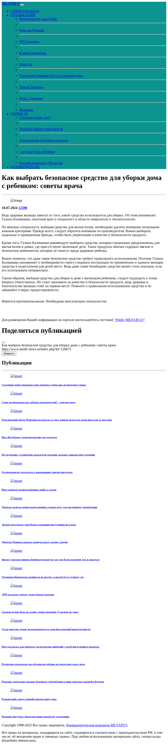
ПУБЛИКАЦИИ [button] (22, 15)
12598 (22, 208)
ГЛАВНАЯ (24, 11)
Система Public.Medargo (37, 152)
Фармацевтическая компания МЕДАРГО (96, 725)
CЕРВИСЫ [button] (19, 114)
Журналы (26, 110)
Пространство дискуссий (38, 19)
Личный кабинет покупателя (41, 129)
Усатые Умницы (31, 87)
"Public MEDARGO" (129, 320)
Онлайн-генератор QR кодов (40, 163)
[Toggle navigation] (22, 4)
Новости (25, 64)
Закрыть (9, 353)
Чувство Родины (31, 30)
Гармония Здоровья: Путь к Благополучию (51, 76)
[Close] (3, 342)
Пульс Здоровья (31, 98)
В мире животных (32, 53)
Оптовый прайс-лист (35, 117)
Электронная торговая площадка (43, 140)
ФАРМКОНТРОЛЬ (24, 167)
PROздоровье (29, 41)
